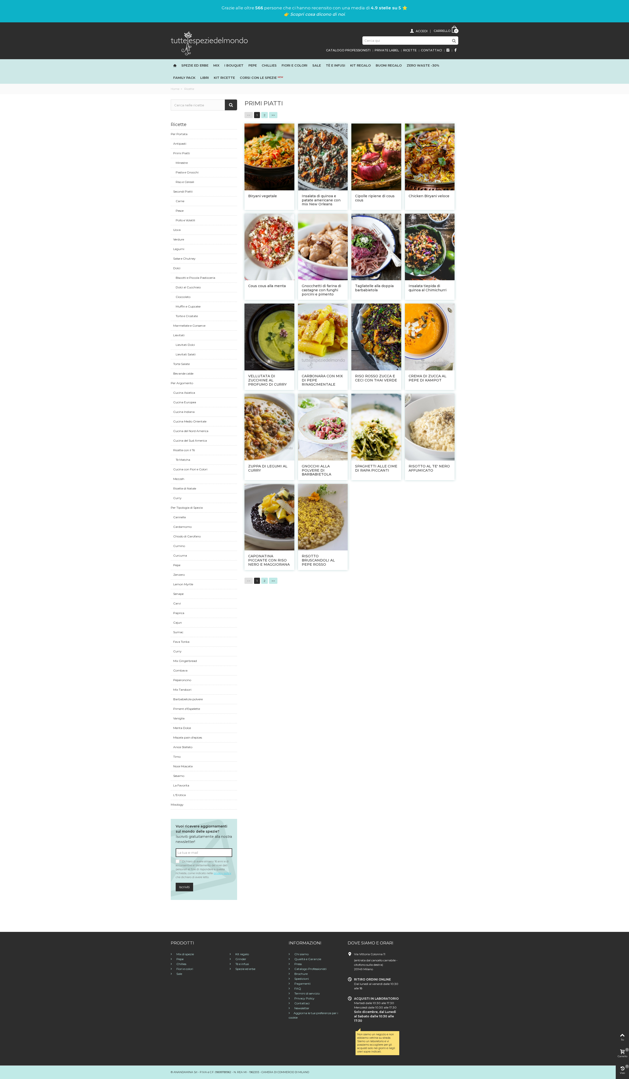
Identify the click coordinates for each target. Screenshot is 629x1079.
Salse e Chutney (184, 258)
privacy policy (222, 873)
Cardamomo (182, 527)
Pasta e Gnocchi (187, 172)
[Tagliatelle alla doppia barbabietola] (376, 247)
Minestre (182, 163)
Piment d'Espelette (186, 709)
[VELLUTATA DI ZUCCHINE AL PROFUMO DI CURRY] (269, 336)
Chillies (269, 65)
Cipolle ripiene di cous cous (375, 198)
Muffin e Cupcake (188, 306)
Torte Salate (181, 364)
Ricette (410, 50)
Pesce (180, 210)
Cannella (179, 517)
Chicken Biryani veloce (429, 196)
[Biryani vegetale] (269, 156)
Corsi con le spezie (261, 78)
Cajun (177, 622)
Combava (180, 670)
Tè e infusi (335, 65)
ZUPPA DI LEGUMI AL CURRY (267, 468)
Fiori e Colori (294, 65)
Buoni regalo (389, 65)
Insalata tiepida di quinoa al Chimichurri (427, 288)
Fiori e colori (184, 969)
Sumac (178, 632)
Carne (180, 201)
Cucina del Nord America (190, 431)
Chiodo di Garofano (187, 536)
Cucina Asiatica (184, 392)
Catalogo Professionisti (348, 50)
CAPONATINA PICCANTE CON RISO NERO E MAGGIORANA (269, 560)
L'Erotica (179, 795)
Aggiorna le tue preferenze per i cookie (313, 1015)
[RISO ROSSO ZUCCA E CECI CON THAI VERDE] (376, 336)
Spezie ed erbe (194, 65)
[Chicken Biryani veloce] (430, 156)
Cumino (179, 546)
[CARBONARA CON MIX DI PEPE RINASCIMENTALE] (323, 336)
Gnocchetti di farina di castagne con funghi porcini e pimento (321, 290)
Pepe (252, 65)
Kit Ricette (224, 78)
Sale (316, 65)
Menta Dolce (182, 728)
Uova (177, 230)
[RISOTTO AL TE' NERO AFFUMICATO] (430, 427)
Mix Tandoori (182, 689)
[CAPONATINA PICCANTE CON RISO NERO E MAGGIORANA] (269, 517)
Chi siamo (301, 954)
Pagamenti (302, 983)
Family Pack (184, 78)
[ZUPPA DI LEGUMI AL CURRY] (269, 427)
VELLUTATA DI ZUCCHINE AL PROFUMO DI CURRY (267, 380)
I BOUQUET (233, 65)
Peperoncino (182, 680)
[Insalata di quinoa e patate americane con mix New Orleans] (323, 156)
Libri (204, 78)
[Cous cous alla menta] (269, 247)
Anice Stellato (182, 747)
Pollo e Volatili (185, 220)
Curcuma (180, 555)
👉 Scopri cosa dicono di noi (314, 14)
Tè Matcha (183, 460)
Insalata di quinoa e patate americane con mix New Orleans (321, 200)
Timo (177, 756)
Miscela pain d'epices (187, 737)
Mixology (177, 804)
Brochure (301, 974)
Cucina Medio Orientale (189, 421)
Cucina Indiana (184, 412)
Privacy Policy (304, 998)
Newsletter (301, 1008)
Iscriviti (184, 887)
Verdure (178, 239)
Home (175, 89)
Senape (178, 594)
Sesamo (178, 776)
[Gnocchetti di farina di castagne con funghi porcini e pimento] (323, 247)
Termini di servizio (307, 993)
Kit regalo (360, 65)
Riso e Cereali (185, 182)
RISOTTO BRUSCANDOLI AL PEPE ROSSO (318, 560)
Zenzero (179, 574)
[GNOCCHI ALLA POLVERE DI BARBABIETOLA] (323, 427)
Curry (177, 498)
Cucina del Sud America (190, 440)
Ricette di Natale (184, 488)
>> (273, 115)
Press (298, 964)
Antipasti (179, 143)
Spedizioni (301, 979)
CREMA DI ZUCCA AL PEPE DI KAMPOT (427, 378)
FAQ (297, 988)
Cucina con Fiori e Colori (190, 469)
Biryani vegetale (262, 196)
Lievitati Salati (186, 354)
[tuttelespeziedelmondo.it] (209, 43)
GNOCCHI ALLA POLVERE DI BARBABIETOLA (316, 470)
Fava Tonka (181, 642)
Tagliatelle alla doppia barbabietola (374, 288)
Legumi (178, 249)
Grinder (240, 959)
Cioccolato (183, 297)
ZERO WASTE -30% (423, 65)
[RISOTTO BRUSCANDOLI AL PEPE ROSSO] (323, 517)
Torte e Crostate (187, 316)
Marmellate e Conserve (189, 325)
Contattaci (431, 50)
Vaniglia (179, 718)
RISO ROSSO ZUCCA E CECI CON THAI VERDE (376, 378)
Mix (216, 65)
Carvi (177, 603)
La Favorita (181, 785)
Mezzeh (178, 479)
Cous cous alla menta (267, 286)
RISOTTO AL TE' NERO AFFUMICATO (429, 468)
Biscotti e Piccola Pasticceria (195, 278)
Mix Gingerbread (185, 661)
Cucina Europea (184, 402)
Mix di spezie (185, 954)
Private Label (387, 50)
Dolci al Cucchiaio (188, 287)
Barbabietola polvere (188, 699)
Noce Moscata (183, 766)
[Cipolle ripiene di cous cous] (376, 156)
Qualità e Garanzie (307, 959)
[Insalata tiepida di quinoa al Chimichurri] (430, 247)
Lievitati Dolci (185, 345)
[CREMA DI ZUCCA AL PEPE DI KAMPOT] (430, 336)
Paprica (178, 613)
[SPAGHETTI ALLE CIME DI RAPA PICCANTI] (376, 427)
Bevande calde (183, 373)
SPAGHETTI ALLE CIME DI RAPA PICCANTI (376, 468)
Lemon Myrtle (183, 584)
